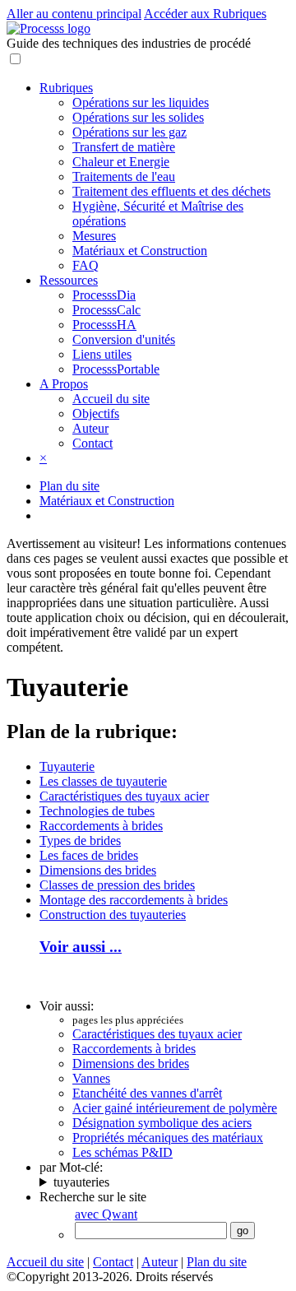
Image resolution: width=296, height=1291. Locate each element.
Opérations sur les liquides (140, 102)
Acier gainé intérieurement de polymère (174, 1108)
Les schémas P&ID (122, 1152)
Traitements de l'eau (123, 176)
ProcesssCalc (106, 310)
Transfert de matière (123, 147)
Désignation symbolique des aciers (162, 1123)
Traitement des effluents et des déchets (171, 191)
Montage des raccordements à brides (133, 900)
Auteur (90, 428)
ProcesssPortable (116, 369)
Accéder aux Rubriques (205, 14)
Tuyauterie (67, 766)
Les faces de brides (88, 855)
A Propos (63, 384)
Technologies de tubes (97, 811)
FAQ (85, 265)
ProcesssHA (104, 325)
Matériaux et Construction (139, 251)
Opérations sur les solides (138, 117)
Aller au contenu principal (74, 14)
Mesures (94, 236)
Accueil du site (111, 399)
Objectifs (95, 413)
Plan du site (69, 486)
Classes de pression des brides (117, 885)
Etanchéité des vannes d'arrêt (147, 1093)
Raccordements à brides (101, 826)
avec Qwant (106, 1214)
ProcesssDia (104, 295)
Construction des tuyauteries (112, 915)
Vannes (91, 1078)
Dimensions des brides (97, 870)
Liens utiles (102, 354)
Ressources (68, 280)
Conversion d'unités (123, 339)
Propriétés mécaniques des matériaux (167, 1138)
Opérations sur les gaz (129, 132)
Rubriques (66, 88)
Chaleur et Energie (120, 162)
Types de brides (80, 841)
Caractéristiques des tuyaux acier (124, 796)
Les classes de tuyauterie (103, 781)
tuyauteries (81, 1182)
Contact (92, 443)
